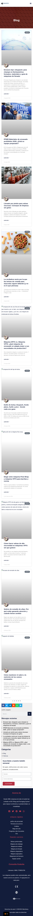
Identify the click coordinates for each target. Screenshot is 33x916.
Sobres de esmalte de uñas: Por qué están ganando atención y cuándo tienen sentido (16, 611)
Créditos (16, 826)
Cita (16, 833)
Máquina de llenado (16, 849)
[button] (30, 3)
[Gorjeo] (13, 811)
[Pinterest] (16, 811)
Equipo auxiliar (16, 858)
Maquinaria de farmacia (16, 856)
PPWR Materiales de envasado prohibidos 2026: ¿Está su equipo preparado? (16, 141)
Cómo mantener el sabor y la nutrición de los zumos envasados (15, 677)
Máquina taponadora (16, 854)
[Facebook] (9, 811)
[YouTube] (20, 811)
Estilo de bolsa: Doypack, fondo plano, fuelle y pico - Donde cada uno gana (16, 407)
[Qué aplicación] (24, 811)
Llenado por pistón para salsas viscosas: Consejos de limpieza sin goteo (16, 206)
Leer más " (6, 93)
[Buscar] (29, 714)
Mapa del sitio (16, 828)
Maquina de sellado (16, 846)
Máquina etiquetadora (16, 851)
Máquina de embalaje (16, 844)
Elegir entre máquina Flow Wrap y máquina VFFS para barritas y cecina (16, 479)
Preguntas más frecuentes (16, 831)
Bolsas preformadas (16, 841)
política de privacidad (16, 821)
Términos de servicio (17, 824)
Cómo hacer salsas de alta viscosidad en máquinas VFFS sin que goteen (15, 546)
